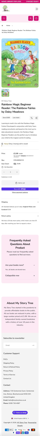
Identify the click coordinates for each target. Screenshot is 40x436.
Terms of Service (9, 375)
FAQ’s (5, 359)
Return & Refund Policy (11, 367)
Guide (17, 164)
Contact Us (7, 379)
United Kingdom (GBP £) (20, 418)
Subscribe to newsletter (13, 338)
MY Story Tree (22, 423)
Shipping (23, 155)
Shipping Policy (8, 363)
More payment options (20, 192)
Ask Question (8, 167)
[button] (5, 93)
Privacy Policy (8, 371)
